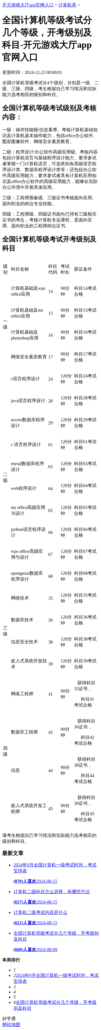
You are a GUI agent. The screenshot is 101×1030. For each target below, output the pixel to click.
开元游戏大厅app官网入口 (28, 5)
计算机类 (67, 5)
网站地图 (11, 1024)
